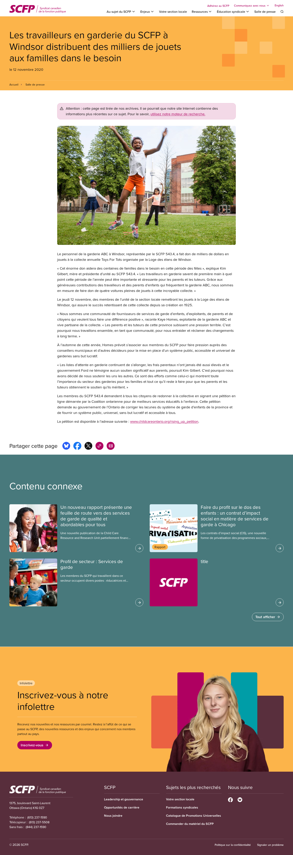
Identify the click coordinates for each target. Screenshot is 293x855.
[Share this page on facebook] (77, 446)
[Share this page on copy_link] (99, 446)
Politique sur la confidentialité (233, 845)
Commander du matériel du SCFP (190, 824)
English (279, 6)
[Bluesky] (240, 799)
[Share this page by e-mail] (111, 446)
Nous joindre (113, 815)
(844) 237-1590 (36, 827)
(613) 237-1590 (37, 817)
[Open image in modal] (146, 185)
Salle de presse (265, 11)
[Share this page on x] (88, 446)
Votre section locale (173, 11)
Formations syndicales (182, 807)
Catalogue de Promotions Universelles (193, 815)
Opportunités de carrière (121, 807)
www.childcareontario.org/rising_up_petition (164, 421)
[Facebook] (230, 799)
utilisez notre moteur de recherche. (177, 113)
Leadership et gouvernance (123, 799)
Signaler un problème (270, 845)
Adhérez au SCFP (218, 6)
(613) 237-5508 (39, 822)
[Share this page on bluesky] (66, 446)
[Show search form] (282, 11)
